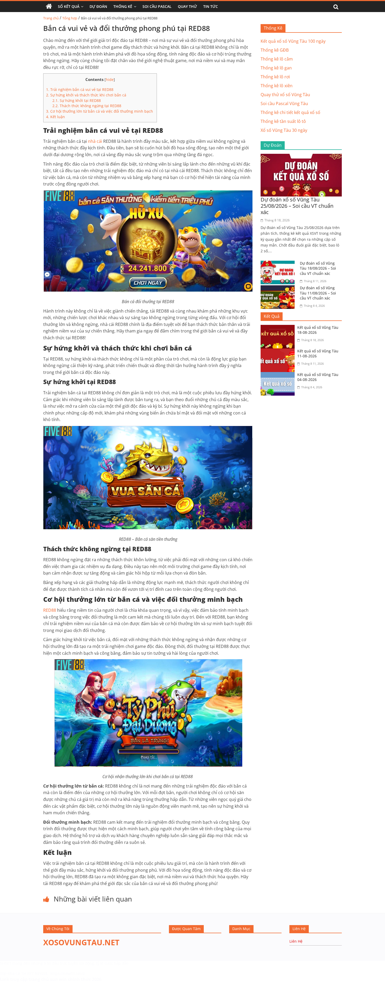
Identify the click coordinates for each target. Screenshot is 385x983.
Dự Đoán (98, 6)
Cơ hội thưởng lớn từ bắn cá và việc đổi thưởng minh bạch (100, 111)
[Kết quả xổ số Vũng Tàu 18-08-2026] (279, 328)
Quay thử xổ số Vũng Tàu (285, 94)
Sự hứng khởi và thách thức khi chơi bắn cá (86, 94)
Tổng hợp (69, 18)
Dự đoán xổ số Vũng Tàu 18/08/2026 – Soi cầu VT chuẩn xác (318, 268)
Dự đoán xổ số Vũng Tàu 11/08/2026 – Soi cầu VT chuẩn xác (318, 293)
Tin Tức (210, 6)
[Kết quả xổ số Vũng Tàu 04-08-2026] (279, 375)
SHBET (5, 963)
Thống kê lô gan (276, 68)
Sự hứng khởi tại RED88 (76, 100)
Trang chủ (51, 18)
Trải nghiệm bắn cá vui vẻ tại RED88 (79, 89)
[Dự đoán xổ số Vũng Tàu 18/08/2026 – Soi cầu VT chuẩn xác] (279, 264)
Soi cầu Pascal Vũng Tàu (284, 103)
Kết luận (55, 116)
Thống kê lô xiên (277, 86)
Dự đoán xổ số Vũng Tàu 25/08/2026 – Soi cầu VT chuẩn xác (297, 206)
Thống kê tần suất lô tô (283, 121)
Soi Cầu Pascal (157, 6)
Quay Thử (187, 6)
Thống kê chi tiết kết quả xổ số (290, 112)
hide (110, 79)
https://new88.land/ (68, 973)
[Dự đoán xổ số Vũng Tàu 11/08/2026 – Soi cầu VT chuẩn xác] (279, 288)
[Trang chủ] (49, 6)
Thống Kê (122, 6)
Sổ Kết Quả (68, 6)
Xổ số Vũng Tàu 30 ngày (284, 130)
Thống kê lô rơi (275, 77)
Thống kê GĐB (275, 50)
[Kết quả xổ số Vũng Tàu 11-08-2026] (279, 351)
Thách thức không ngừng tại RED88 (86, 105)
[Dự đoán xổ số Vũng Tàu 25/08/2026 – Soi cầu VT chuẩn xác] (301, 157)
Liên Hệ (295, 941)
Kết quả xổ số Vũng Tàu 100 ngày (293, 41)
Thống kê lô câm (277, 59)
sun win (58, 979)
